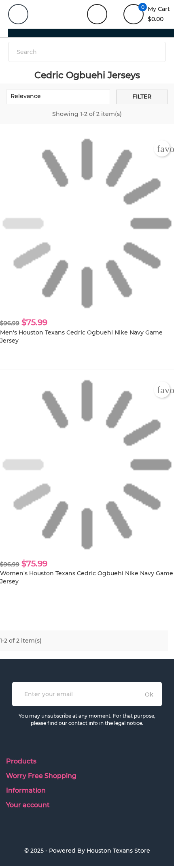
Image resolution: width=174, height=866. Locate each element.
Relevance (57, 97)
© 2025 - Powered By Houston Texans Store (87, 850)
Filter (141, 96)
